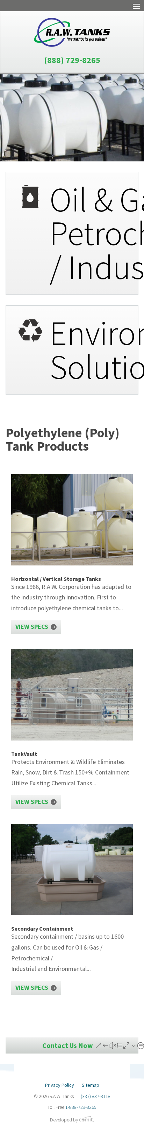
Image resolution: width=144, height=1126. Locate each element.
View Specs (31, 627)
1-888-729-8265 (80, 1107)
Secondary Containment (42, 928)
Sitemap (90, 1085)
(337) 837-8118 (95, 1096)
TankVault (24, 753)
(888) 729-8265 (72, 60)
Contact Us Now (67, 1045)
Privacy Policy (59, 1085)
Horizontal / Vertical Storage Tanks (56, 578)
